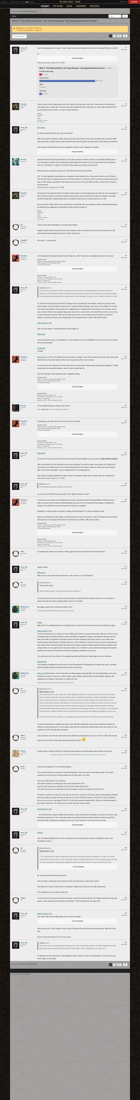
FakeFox (23, 751)
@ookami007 (41, 348)
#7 (126, 240)
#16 (126, 551)
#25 (126, 766)
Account (17, 2)
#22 (126, 688)
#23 (126, 735)
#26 (126, 809)
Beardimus (23, 256)
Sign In (14, 16)
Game (12, 2)
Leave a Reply (20, 36)
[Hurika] (15, 769)
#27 (126, 832)
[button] (125, 35)
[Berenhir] (15, 408)
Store (22, 2)
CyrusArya (23, 104)
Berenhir (23, 405)
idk (21, 225)
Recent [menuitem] (69, 6)
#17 (126, 566)
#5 (126, 193)
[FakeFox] (15, 753)
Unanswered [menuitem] (81, 6)
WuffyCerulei (24, 607)
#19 (126, 606)
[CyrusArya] (15, 106)
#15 (126, 499)
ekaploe (23, 898)
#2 (126, 104)
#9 (126, 287)
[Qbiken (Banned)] (15, 737)
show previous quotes (46, 585)
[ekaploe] (15, 900)
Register (20, 974)
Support (32, 2)
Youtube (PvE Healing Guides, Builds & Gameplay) (93, 754)
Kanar (22, 551)
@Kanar (39, 567)
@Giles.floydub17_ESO (44, 323)
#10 (126, 356)
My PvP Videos (40, 122)
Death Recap (58, 409)
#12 (126, 421)
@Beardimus (41, 334)
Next (119, 36)
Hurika (22, 766)
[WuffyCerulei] (15, 609)
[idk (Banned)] (15, 227)
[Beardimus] (15, 258)
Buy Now (134, 1)
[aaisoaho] (15, 161)
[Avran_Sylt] (15, 50)
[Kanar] (15, 553)
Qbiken (22, 735)
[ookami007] (15, 242)
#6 (126, 224)
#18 (126, 582)
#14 (126, 483)
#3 (126, 127)
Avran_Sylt (23, 48)
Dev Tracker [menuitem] (58, 6)
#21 (126, 673)
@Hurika (40, 833)
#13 (126, 453)
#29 (126, 898)
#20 (126, 622)
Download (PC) (123, 1)
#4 (126, 159)
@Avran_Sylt (41, 357)
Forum (27, 2)
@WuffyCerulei (42, 662)
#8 (126, 255)
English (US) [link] (4, 2)
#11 (126, 405)
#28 (126, 848)
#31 (126, 942)
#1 (126, 47)
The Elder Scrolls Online (70, 1)
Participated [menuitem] (94, 6)
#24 (126, 751)
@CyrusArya (41, 128)
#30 (126, 913)
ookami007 (23, 240)
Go (125, 16)
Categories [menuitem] (45, 6)
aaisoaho (23, 159)
